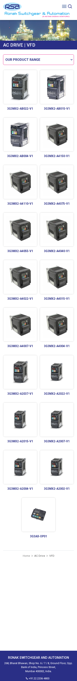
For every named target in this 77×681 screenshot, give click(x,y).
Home (26, 555)
